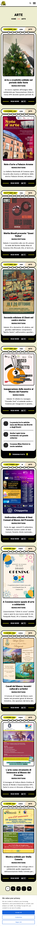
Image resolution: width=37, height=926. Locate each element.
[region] (18, 910)
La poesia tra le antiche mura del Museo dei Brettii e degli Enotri (21, 424)
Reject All (18, 922)
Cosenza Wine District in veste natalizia (20, 445)
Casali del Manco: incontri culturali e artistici (18, 688)
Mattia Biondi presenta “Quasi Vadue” (18, 235)
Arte (30, 29)
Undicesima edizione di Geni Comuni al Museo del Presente (18, 519)
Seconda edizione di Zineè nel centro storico (18, 319)
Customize (18, 917)
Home (13, 19)
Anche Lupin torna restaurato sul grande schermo (19, 435)
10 (29, 889)
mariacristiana (18, 86)
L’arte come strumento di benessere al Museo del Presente (18, 772)
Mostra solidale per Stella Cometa (18, 858)
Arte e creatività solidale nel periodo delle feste (18, 81)
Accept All (18, 912)
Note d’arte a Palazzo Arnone (18, 164)
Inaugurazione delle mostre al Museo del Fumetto (18, 390)
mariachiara (18, 395)
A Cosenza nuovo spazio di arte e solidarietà (18, 603)
